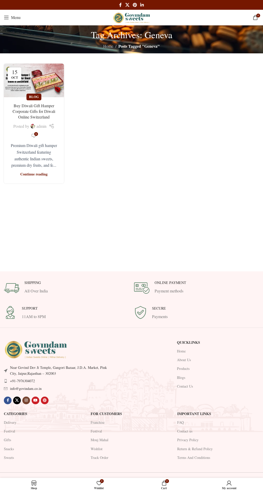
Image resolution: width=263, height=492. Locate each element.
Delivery (10, 422)
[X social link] (127, 5)
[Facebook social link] (120, 5)
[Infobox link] (66, 288)
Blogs (181, 377)
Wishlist (96, 448)
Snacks (9, 448)
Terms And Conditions (193, 457)
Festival (9, 431)
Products (183, 368)
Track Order (99, 457)
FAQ (180, 422)
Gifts (7, 439)
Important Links (194, 413)
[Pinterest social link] (134, 5)
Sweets (9, 457)
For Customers (106, 413)
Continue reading (34, 174)
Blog (34, 96)
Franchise (98, 422)
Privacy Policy (188, 439)
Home (108, 46)
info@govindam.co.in (26, 388)
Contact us (184, 431)
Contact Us (185, 386)
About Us (184, 359)
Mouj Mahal (99, 439)
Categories (15, 413)
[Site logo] (131, 16)
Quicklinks (188, 342)
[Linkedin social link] (142, 5)
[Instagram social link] (26, 400)
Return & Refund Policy (195, 448)
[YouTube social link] (35, 400)
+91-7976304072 (22, 380)
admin (41, 126)
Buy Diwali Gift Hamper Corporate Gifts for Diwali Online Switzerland (34, 111)
